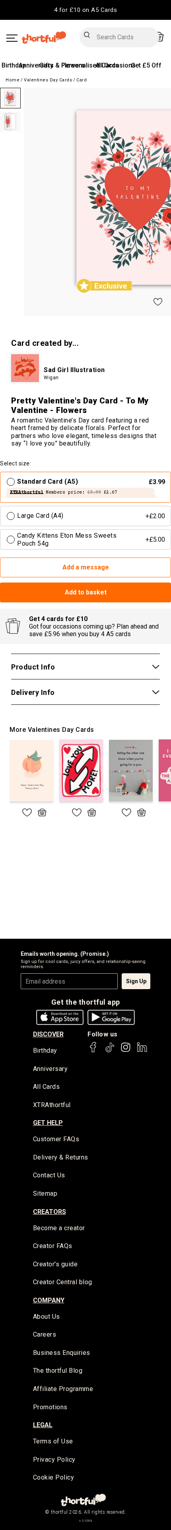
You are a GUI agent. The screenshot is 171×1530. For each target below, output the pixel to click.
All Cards (46, 1086)
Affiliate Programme (63, 1389)
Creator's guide (55, 1264)
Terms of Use (53, 1441)
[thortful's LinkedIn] (142, 1051)
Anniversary (36, 65)
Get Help (48, 1123)
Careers (44, 1334)
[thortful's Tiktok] (110, 1051)
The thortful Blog (58, 1370)
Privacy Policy (54, 1459)
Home (12, 80)
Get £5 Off (146, 65)
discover (48, 1034)
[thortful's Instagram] (126, 1051)
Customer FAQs (56, 1139)
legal (42, 1425)
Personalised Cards (90, 65)
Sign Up (136, 981)
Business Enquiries (61, 1352)
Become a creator (59, 1228)
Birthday (13, 65)
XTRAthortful (52, 1105)
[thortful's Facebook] (93, 1051)
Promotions (50, 1407)
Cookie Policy (53, 1477)
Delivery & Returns (60, 1157)
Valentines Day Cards (48, 80)
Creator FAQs (52, 1246)
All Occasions (115, 65)
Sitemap (45, 1193)
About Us (46, 1316)
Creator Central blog (62, 1282)
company (48, 1300)
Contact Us (49, 1175)
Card (81, 80)
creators (49, 1212)
